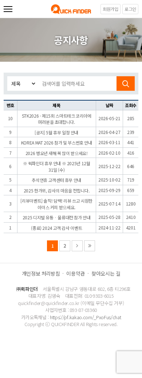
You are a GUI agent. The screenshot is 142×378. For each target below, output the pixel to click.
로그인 (130, 9)
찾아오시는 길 (105, 273)
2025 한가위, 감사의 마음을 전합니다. (57, 190)
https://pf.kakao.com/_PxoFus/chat (85, 317)
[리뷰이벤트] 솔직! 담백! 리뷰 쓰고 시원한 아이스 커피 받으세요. (56, 204)
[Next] (77, 245)
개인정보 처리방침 (41, 273)
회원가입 (110, 9)
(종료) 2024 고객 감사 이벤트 (56, 228)
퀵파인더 (71, 9)
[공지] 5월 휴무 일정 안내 (56, 132)
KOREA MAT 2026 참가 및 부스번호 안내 (56, 142)
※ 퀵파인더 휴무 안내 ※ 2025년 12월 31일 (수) (56, 166)
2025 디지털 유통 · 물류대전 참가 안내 (57, 217)
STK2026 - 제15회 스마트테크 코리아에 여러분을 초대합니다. (56, 119)
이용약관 (75, 273)
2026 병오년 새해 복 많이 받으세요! (56, 153)
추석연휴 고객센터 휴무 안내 (56, 180)
